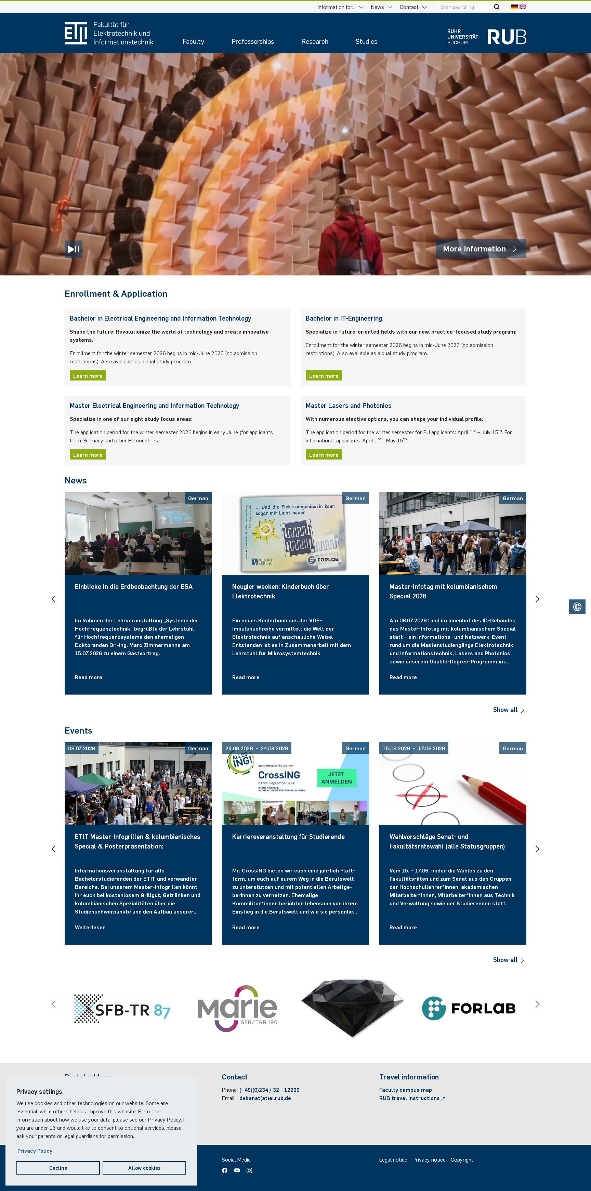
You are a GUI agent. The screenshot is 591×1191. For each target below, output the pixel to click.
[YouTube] (237, 1168)
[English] (523, 6)
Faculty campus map (405, 1089)
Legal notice (393, 1159)
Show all (506, 709)
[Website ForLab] (469, 1008)
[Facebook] (226, 1168)
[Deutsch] (514, 6)
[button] (54, 599)
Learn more (88, 375)
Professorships (253, 41)
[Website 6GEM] (353, 1008)
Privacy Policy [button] (34, 1150)
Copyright (462, 1159)
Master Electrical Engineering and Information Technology (154, 405)
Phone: (230, 1089)
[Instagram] (247, 1168)
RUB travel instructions (410, 1097)
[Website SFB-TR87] (122, 1008)
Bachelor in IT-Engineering (344, 318)
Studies (366, 41)
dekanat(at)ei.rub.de (265, 1097)
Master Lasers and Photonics (349, 405)
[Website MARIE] (237, 1008)
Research (314, 41)
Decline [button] (58, 1167)
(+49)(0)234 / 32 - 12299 (269, 1089)
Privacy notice (429, 1159)
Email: (229, 1097)
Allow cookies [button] (144, 1167)
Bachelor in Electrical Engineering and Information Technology (160, 318)
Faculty (193, 41)
